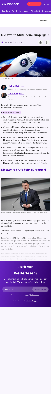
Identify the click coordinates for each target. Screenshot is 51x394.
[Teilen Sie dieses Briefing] (40, 42)
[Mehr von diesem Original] (12, 20)
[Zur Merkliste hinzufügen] (47, 42)
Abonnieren (44, 20)
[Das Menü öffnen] (48, 4)
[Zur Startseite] (10, 4)
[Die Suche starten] (44, 4)
